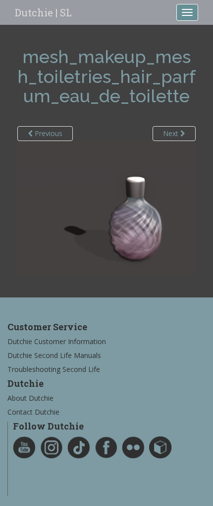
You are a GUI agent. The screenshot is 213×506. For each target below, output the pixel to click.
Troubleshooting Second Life (53, 369)
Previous (47, 133)
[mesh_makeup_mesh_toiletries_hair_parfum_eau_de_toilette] (106, 207)
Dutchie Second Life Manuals (54, 355)
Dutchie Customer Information (56, 341)
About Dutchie (30, 398)
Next (171, 133)
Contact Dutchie (33, 412)
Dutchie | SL (43, 12)
